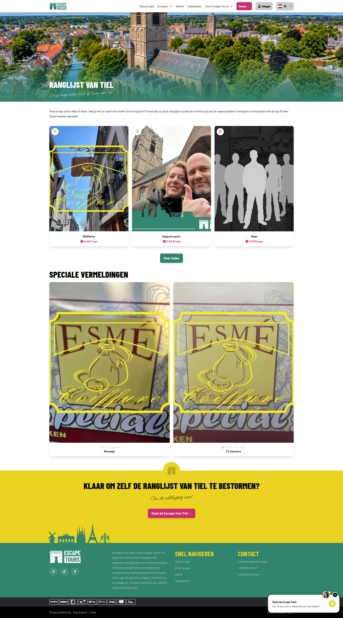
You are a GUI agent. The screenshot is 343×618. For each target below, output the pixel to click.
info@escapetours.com (252, 561)
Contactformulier (249, 574)
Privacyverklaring (60, 612)
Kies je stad (146, 6)
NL (285, 6)
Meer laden (171, 258)
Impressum (80, 612)
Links (92, 612)
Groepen (162, 6)
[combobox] (285, 6)
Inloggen (265, 6)
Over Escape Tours (217, 6)
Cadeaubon (194, 6)
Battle (180, 6)
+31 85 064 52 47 (248, 568)
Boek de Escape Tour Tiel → (171, 513)
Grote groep (182, 568)
